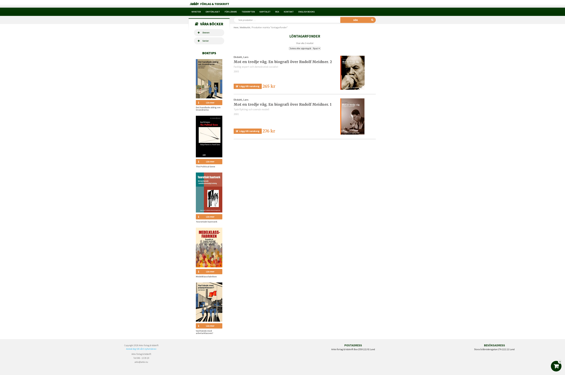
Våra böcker (211, 23)
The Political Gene (205, 166)
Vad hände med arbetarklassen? (204, 332)
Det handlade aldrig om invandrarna (208, 108)
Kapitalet (265, 11)
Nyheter (196, 11)
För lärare (231, 11)
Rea (277, 11)
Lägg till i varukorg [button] (249, 86)
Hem (236, 27)
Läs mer (210, 102)
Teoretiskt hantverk (206, 221)
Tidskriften (248, 11)
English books (306, 11)
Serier (205, 40)
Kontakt (289, 11)
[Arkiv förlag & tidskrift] (209, 4)
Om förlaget (213, 11)
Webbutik (245, 27)
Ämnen (206, 32)
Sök (355, 20)
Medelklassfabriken (206, 276)
